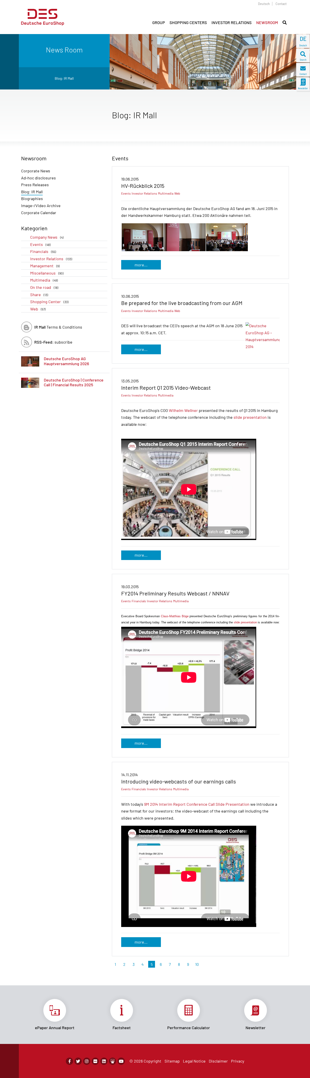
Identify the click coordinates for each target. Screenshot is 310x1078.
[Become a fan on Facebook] (69, 1061)
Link (54, 1014)
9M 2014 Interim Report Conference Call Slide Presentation (196, 804)
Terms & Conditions (58, 327)
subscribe (53, 342)
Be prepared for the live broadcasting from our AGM (181, 303)
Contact (281, 4)
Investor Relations (51, 258)
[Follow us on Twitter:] (78, 1061)
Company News (47, 237)
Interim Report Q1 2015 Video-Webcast (166, 387)
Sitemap (172, 1060)
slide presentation (250, 417)
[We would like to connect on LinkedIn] (104, 1061)
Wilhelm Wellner (183, 410)
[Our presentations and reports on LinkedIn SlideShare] (112, 1061)
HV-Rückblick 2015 (142, 185)
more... (141, 264)
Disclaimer (218, 1060)
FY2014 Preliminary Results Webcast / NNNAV (175, 593)
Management (45, 265)
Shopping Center (49, 301)
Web (38, 308)
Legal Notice (194, 1060)
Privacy (237, 1060)
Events (40, 244)
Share (39, 294)
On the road (44, 287)
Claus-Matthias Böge (175, 616)
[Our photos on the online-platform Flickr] (95, 1061)
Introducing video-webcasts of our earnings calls (178, 781)
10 (197, 964)
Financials (43, 251)
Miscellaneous (47, 272)
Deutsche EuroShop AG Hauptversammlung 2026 (66, 361)
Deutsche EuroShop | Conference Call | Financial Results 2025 (73, 382)
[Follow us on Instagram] (86, 1061)
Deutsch (264, 4)
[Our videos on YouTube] (121, 1061)
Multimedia (44, 280)
